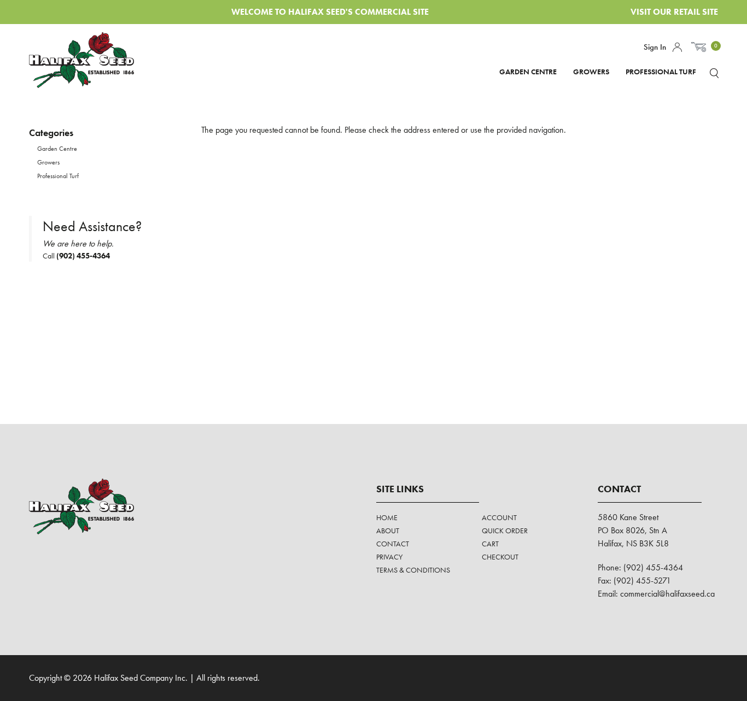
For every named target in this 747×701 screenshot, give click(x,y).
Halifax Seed (90, 60)
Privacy (389, 557)
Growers (591, 71)
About (387, 530)
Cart (490, 544)
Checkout (500, 557)
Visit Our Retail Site (674, 11)
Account (677, 47)
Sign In (655, 47)
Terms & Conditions (413, 570)
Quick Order (505, 530)
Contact (392, 544)
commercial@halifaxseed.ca (667, 593)
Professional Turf (661, 71)
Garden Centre (528, 71)
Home (387, 517)
